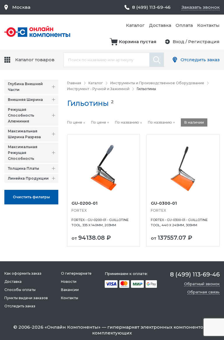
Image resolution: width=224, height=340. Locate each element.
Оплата (184, 25)
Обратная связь (203, 292)
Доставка (160, 25)
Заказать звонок (200, 7)
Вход (178, 41)
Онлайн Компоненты (72, 327)
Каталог (135, 25)
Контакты (208, 25)
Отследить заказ (200, 59)
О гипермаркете (76, 273)
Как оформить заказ (22, 273)
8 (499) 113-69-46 (151, 7)
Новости (68, 281)
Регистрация (204, 41)
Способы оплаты (20, 290)
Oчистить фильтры (31, 197)
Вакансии (70, 290)
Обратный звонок (202, 283)
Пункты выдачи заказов (26, 298)
